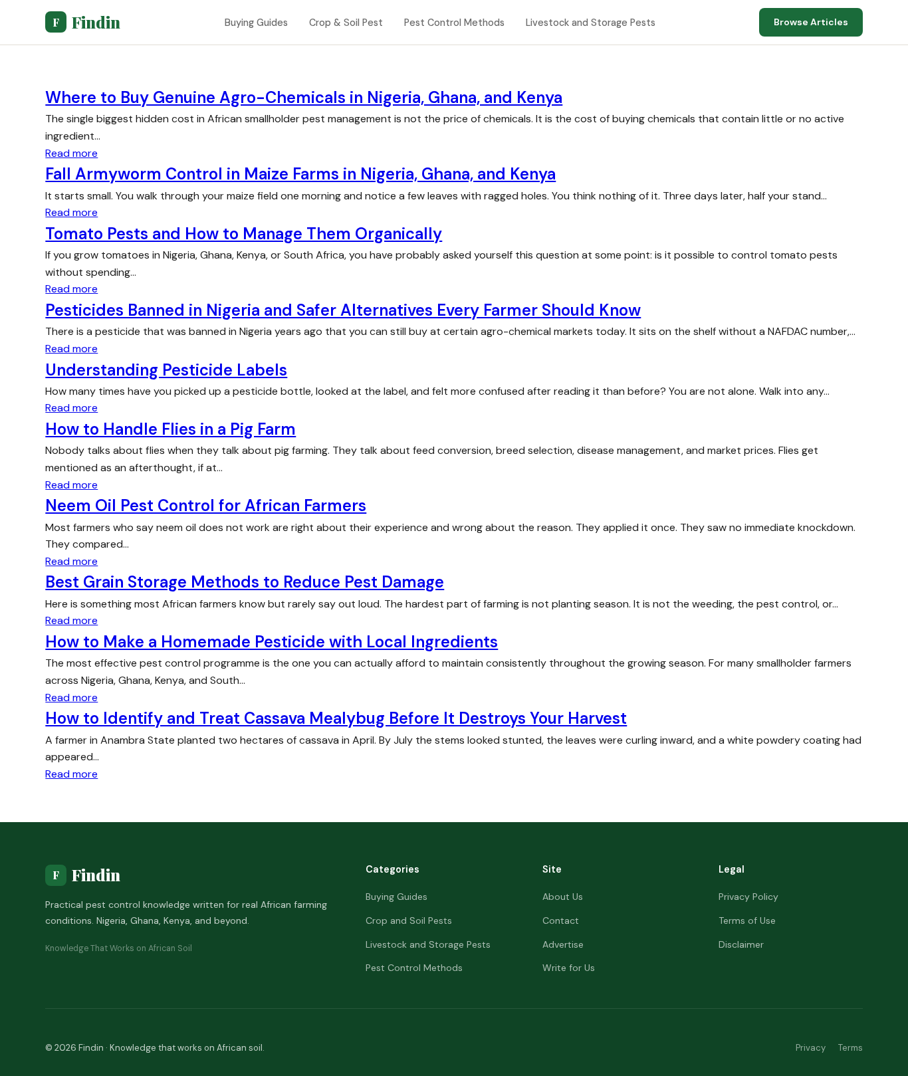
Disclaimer (741, 944)
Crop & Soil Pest (346, 23)
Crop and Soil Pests (409, 920)
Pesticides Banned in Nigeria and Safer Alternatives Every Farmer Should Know (343, 310)
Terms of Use (747, 920)
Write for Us (568, 968)
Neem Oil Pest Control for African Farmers (205, 505)
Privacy (811, 1047)
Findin (86, 22)
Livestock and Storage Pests (590, 23)
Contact (560, 920)
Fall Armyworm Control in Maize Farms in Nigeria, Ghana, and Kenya (300, 173)
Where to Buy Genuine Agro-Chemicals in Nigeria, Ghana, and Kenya (303, 97)
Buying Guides (256, 23)
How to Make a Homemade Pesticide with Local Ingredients (271, 641)
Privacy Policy (748, 897)
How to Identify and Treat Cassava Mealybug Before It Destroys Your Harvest (336, 718)
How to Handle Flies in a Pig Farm (170, 429)
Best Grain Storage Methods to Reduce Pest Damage (244, 582)
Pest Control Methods (454, 23)
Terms (850, 1047)
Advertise (563, 944)
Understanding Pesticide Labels (166, 370)
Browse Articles (811, 22)
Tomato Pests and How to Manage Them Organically (243, 233)
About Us (562, 897)
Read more (71, 153)
